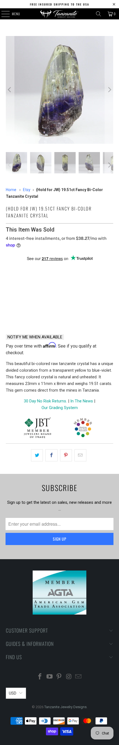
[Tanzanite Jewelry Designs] (59, 13)
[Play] (59, 90)
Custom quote (88, 315)
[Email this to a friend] (80, 455)
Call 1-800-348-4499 (31, 315)
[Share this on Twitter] (37, 455)
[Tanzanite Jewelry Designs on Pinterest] (59, 677)
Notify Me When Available (34, 337)
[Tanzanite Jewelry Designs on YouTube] (49, 677)
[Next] (109, 90)
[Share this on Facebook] (51, 455)
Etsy (26, 189)
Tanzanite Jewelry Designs (65, 707)
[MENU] (2, 13)
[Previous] (10, 90)
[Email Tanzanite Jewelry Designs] (78, 677)
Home (11, 189)
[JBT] (37, 428)
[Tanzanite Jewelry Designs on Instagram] (69, 677)
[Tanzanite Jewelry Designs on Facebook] (40, 677)
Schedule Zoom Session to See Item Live (60, 271)
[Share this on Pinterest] (66, 455)
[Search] (98, 13)
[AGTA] (83, 428)
